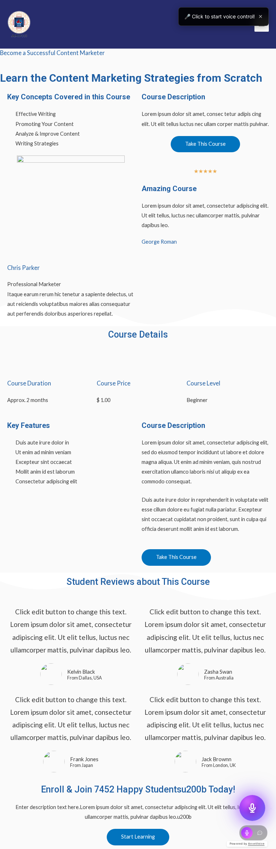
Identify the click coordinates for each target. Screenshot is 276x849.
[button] (205, 144)
